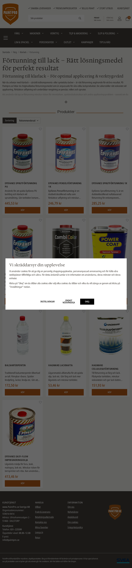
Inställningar (47, 301)
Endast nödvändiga (69, 301)
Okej (87, 301)
